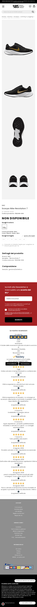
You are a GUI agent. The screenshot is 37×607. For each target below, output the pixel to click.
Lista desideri (18, 511)
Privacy (18, 551)
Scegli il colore (8, 222)
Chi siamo (18, 549)
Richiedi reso (18, 535)
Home (4, 17)
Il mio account (18, 507)
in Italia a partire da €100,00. (18, 2)
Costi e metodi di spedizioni (18, 529)
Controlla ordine (18, 509)
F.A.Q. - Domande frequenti (18, 537)
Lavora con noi (18, 555)
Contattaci (18, 527)
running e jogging (27, 17)
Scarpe (16, 17)
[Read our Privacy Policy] (31, 313)
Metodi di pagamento (18, 531)
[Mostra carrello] (34, 6)
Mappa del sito (18, 515)
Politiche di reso (18, 533)
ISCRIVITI (18, 320)
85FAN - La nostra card (18, 557)
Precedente (12, 364)
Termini (18, 553)
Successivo (25, 364)
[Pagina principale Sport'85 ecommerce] (18, 6)
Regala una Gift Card (18, 513)
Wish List (30, 6)
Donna (10, 17)
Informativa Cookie (17, 597)
